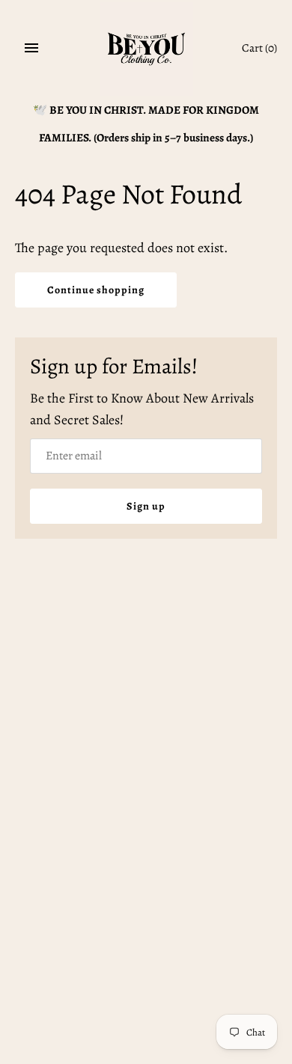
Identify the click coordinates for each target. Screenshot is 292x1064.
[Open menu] (31, 47)
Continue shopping (96, 290)
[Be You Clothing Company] (146, 49)
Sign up (146, 506)
